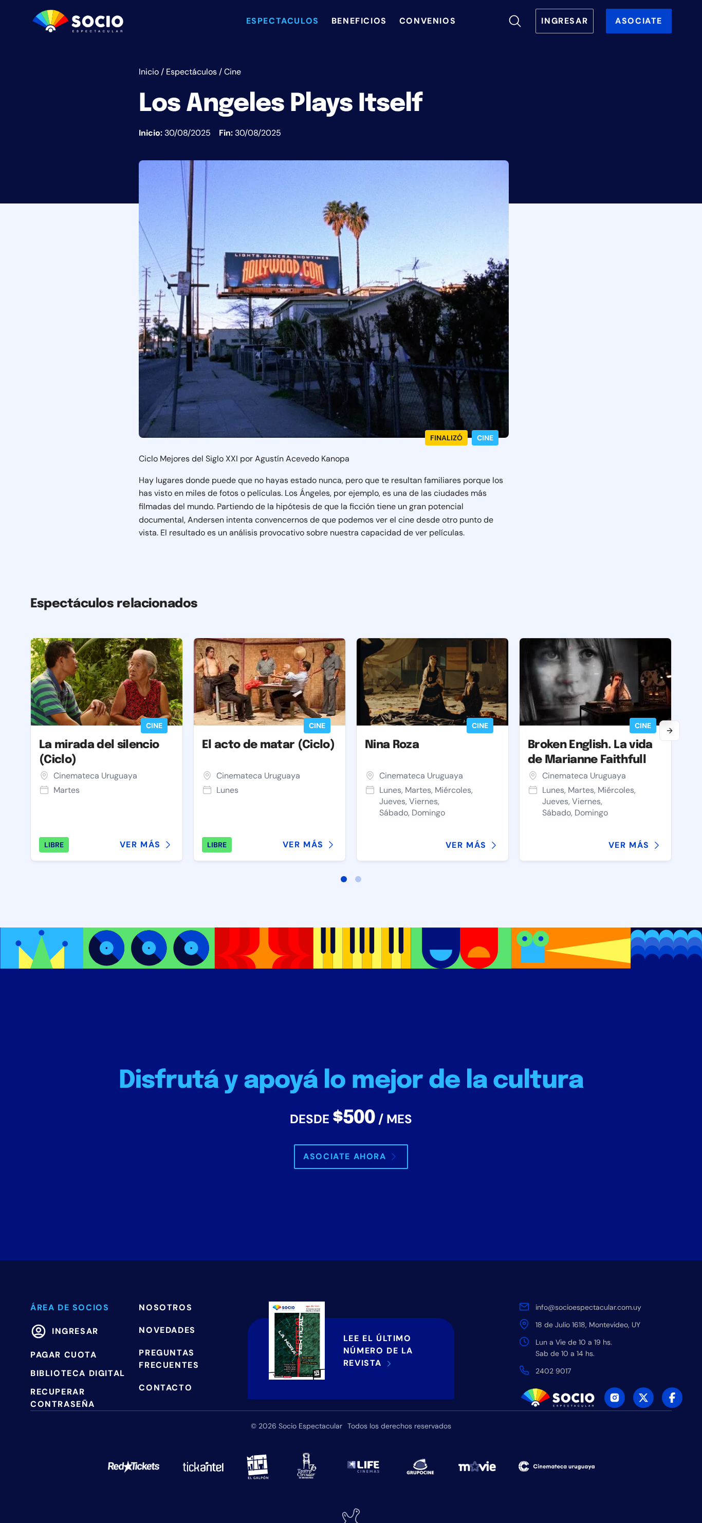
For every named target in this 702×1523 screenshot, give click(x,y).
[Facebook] (672, 1397)
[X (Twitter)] (643, 1397)
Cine (232, 71)
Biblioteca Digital (77, 1373)
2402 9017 (553, 1371)
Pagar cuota (63, 1354)
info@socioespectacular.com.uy (588, 1307)
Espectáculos (191, 71)
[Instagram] (614, 1397)
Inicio (149, 71)
